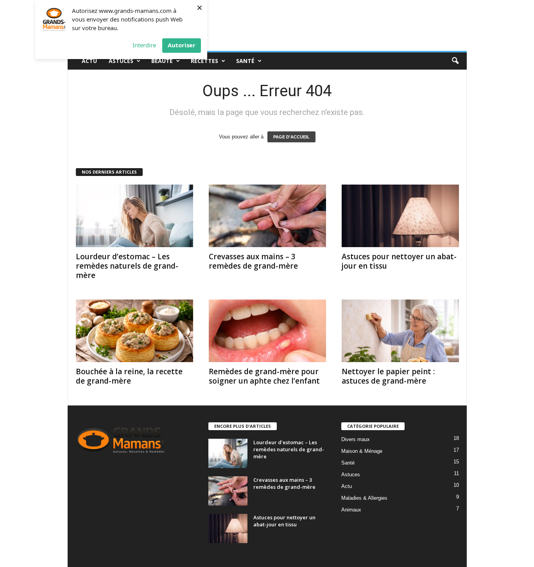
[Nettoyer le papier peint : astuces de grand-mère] (400, 331)
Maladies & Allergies (364, 498)
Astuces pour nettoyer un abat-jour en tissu (399, 261)
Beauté (162, 61)
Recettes (204, 61)
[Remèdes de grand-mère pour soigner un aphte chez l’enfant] (267, 331)
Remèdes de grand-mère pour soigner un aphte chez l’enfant (264, 376)
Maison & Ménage (361, 451)
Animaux (351, 510)
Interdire (144, 45)
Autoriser (181, 45)
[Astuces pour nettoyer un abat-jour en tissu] (400, 216)
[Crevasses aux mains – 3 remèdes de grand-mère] (267, 216)
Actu (89, 61)
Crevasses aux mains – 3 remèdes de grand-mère (253, 261)
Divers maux (355, 439)
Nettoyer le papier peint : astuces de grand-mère (388, 376)
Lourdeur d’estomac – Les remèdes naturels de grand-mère (127, 265)
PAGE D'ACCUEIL (291, 137)
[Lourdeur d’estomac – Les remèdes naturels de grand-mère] (134, 216)
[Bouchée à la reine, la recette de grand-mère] (134, 331)
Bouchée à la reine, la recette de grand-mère (129, 376)
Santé (245, 61)
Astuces (121, 61)
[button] (455, 61)
